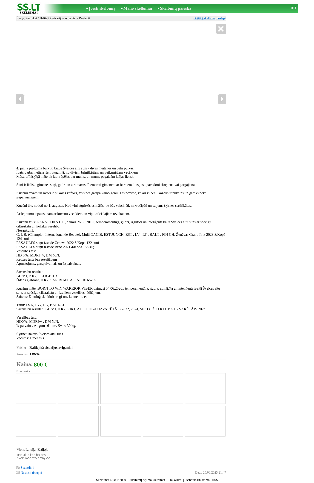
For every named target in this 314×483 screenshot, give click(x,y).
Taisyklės (175, 480)
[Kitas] (134, 94)
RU (293, 8)
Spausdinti (27, 467)
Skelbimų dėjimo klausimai (147, 480)
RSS (215, 480)
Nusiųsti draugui (31, 472)
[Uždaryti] (221, 29)
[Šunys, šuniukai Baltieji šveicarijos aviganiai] (36, 388)
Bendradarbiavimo (198, 480)
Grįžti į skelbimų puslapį (210, 18)
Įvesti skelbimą (102, 8)
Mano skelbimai (137, 8)
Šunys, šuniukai (27, 18)
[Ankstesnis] (65, 94)
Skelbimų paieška (175, 8)
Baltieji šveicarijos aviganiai (58, 18)
